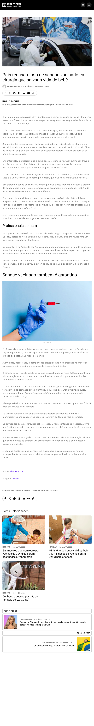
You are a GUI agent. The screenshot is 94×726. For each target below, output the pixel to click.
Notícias (29, 86)
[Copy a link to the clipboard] (33, 93)
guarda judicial (24, 490)
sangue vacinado (41, 490)
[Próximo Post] (83, 644)
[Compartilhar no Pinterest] (19, 93)
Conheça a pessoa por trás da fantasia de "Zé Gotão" (20, 598)
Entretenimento (27, 619)
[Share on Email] (28, 93)
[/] (83, 4)
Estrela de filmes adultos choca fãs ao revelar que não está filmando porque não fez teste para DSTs (53, 623)
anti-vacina (8, 490)
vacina (55, 490)
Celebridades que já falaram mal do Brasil (54, 645)
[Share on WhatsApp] (14, 93)
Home (4, 101)
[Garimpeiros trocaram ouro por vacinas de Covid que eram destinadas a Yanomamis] (23, 529)
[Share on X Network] (9, 93)
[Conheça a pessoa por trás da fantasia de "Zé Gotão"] (23, 575)
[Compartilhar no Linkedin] (23, 93)
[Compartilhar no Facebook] (5, 93)
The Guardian (17, 471)
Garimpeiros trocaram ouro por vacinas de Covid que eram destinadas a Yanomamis (20, 554)
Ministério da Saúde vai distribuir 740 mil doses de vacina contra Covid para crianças (68, 554)
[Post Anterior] (10, 622)
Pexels (16, 478)
